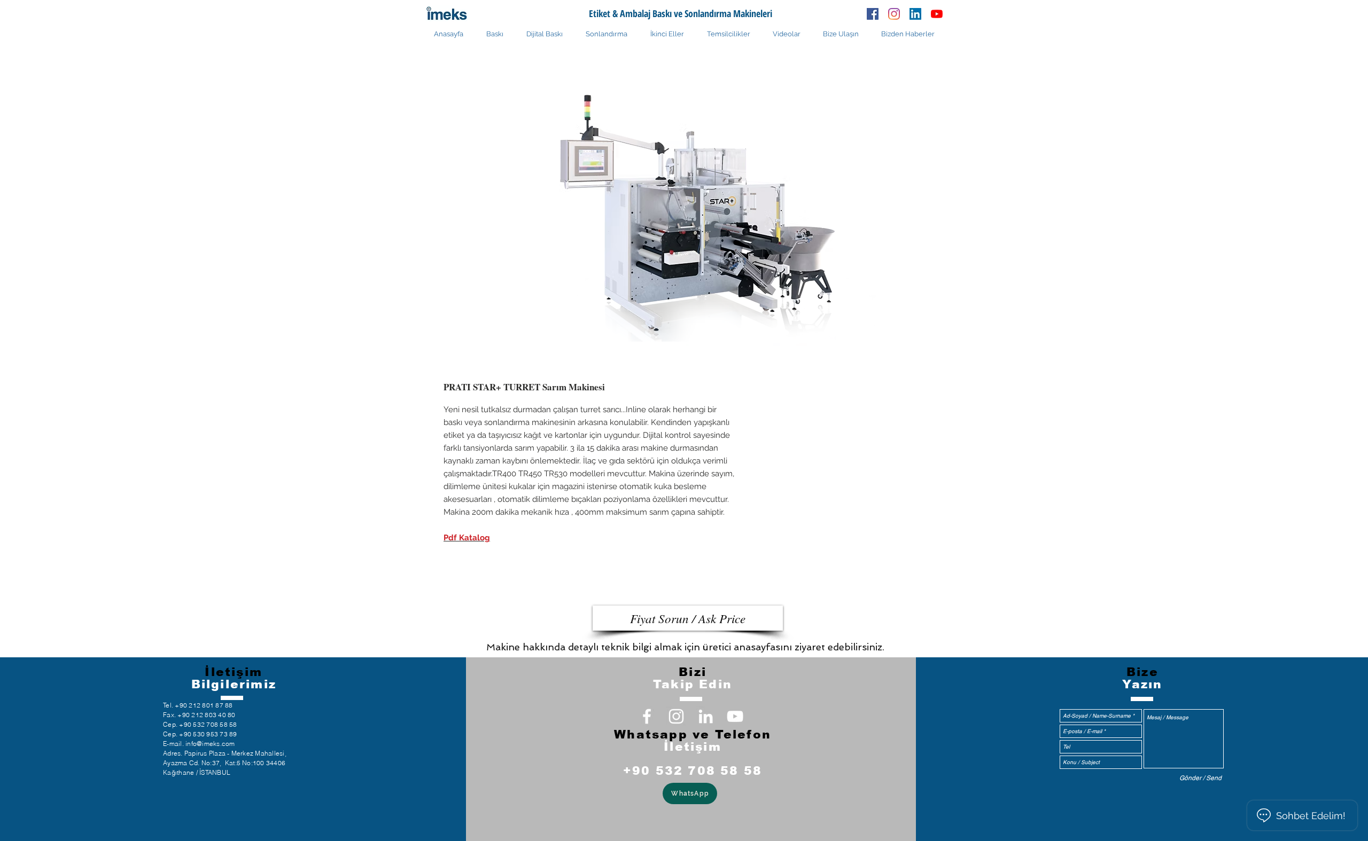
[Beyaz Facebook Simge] (647, 716)
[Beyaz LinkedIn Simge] (706, 716)
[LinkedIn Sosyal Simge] (915, 14)
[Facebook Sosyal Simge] (873, 14)
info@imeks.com (210, 744)
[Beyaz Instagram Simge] (676, 716)
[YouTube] (937, 14)
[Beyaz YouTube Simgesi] (735, 716)
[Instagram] (894, 14)
